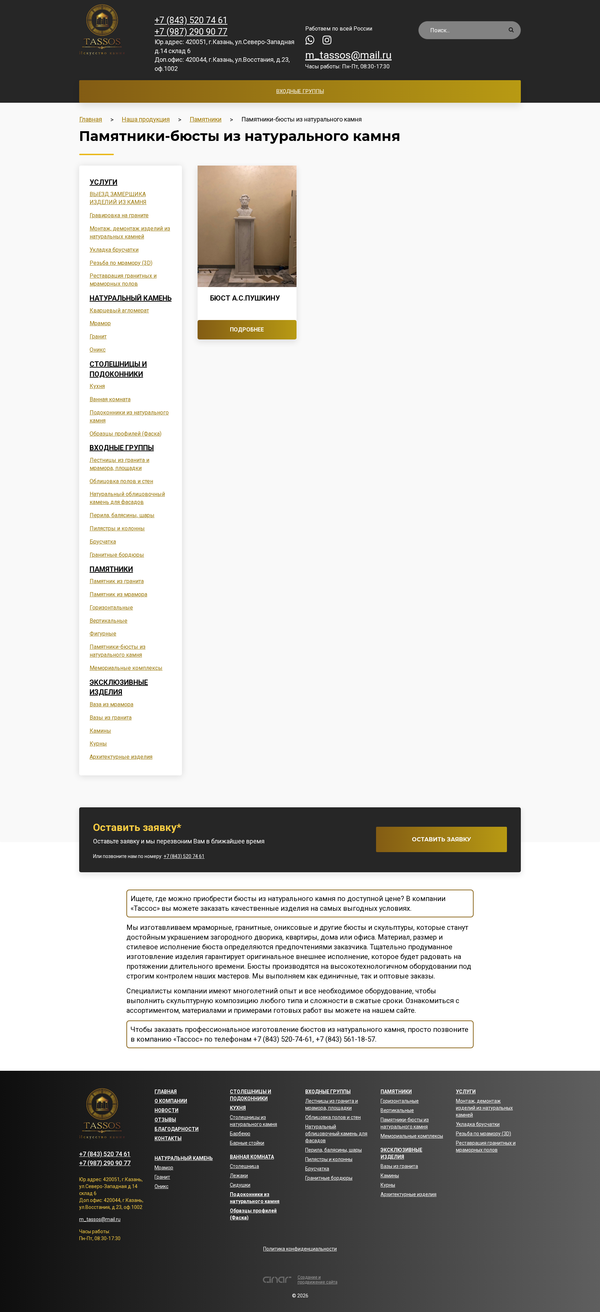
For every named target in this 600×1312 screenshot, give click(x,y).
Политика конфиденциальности (300, 1249)
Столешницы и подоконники (118, 369)
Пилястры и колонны (117, 528)
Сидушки (240, 1185)
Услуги (103, 182)
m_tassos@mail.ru (348, 55)
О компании (171, 1101)
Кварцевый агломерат (119, 310)
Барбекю (240, 1133)
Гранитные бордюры (117, 555)
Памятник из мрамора (118, 594)
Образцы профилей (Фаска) (125, 433)
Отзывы (165, 1119)
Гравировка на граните (119, 215)
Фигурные (103, 633)
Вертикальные (108, 620)
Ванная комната (110, 399)
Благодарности (177, 1129)
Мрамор (100, 323)
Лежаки (239, 1175)
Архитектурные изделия (121, 757)
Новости (166, 1110)
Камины (100, 731)
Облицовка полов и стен (121, 481)
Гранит (98, 336)
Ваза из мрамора (111, 704)
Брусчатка (103, 541)
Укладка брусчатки (114, 249)
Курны (98, 743)
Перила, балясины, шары (122, 515)
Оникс (98, 349)
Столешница (244, 1166)
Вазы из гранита (111, 717)
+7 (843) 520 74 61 (191, 20)
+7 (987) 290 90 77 (191, 32)
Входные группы (300, 91)
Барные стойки (247, 1143)
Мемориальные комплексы (126, 668)
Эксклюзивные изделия (119, 687)
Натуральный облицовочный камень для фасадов (336, 1133)
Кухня (97, 386)
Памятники (111, 569)
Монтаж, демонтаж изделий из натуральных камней (484, 1108)
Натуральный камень (131, 298)
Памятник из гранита (117, 581)
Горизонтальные (111, 607)
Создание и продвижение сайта (318, 1280)
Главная (166, 1091)
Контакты (168, 1138)
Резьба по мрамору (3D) (121, 263)
